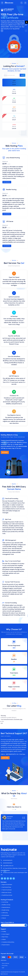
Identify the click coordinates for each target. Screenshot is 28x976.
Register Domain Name (7, 884)
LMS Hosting (5, 912)
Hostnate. (11, 971)
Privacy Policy (5, 965)
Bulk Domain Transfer (6, 892)
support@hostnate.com (8, 865)
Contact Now (5, 758)
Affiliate (4, 939)
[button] (26, 22)
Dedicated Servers (6, 907)
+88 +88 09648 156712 (7, 863)
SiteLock (4, 918)
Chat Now (22, 754)
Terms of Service (5, 963)
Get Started (5, 452)
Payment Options (6, 944)
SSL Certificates (5, 915)
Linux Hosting (5, 902)
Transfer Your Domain (7, 889)
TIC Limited (21, 971)
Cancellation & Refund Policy (8, 942)
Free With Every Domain (7, 895)
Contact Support (6, 934)
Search (22, 75)
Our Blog (4, 931)
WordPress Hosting (6, 904)
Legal (3, 967)
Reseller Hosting (5, 910)
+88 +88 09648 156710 (7, 860)
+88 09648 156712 (11, 754)
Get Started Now (7, 182)
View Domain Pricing (6, 887)
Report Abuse (5, 936)
